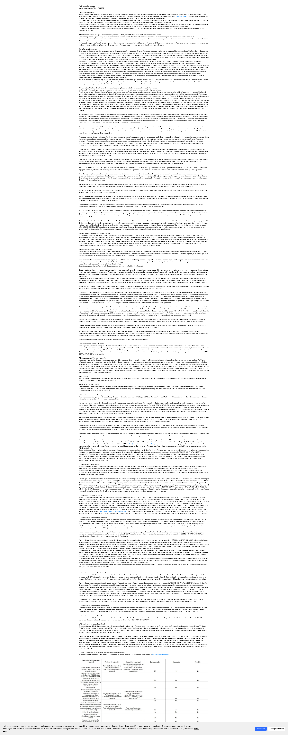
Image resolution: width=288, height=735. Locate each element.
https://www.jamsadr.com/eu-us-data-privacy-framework (148, 444)
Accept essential (277, 728)
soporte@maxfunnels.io (160, 655)
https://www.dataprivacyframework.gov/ (112, 511)
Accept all (260, 728)
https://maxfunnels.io (181, 16)
